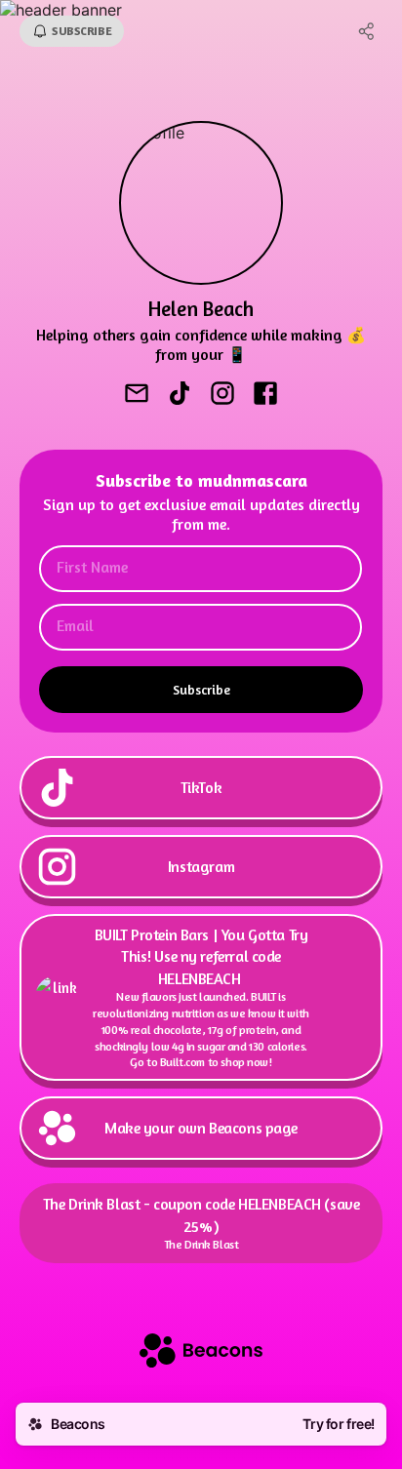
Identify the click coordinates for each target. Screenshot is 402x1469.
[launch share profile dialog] (366, 31)
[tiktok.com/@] (179, 395)
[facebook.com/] (265, 395)
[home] (201, 1352)
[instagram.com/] (222, 395)
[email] (136, 395)
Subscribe (201, 689)
